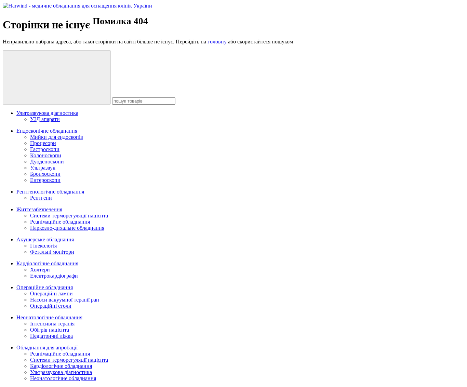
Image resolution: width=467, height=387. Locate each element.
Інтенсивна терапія (52, 323)
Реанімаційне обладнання (60, 222)
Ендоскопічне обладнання (46, 131)
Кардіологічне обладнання (47, 263)
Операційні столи (50, 306)
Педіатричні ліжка (51, 336)
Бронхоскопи (45, 174)
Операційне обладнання (44, 287)
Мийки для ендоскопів (56, 137)
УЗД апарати (45, 119)
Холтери (40, 269)
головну (217, 41)
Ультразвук (42, 168)
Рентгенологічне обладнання (50, 192)
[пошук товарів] (57, 77)
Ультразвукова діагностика (47, 113)
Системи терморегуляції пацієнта (69, 215)
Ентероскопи (45, 180)
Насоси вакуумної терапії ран (64, 300)
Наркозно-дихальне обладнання (67, 228)
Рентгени (41, 198)
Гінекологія (43, 246)
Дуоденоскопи (47, 161)
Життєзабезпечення (39, 209)
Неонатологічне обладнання (49, 317)
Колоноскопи (45, 155)
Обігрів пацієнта (49, 330)
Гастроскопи (44, 149)
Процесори (43, 143)
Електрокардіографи (54, 276)
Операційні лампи (51, 293)
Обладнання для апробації (47, 347)
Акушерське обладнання (45, 239)
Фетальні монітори (52, 252)
